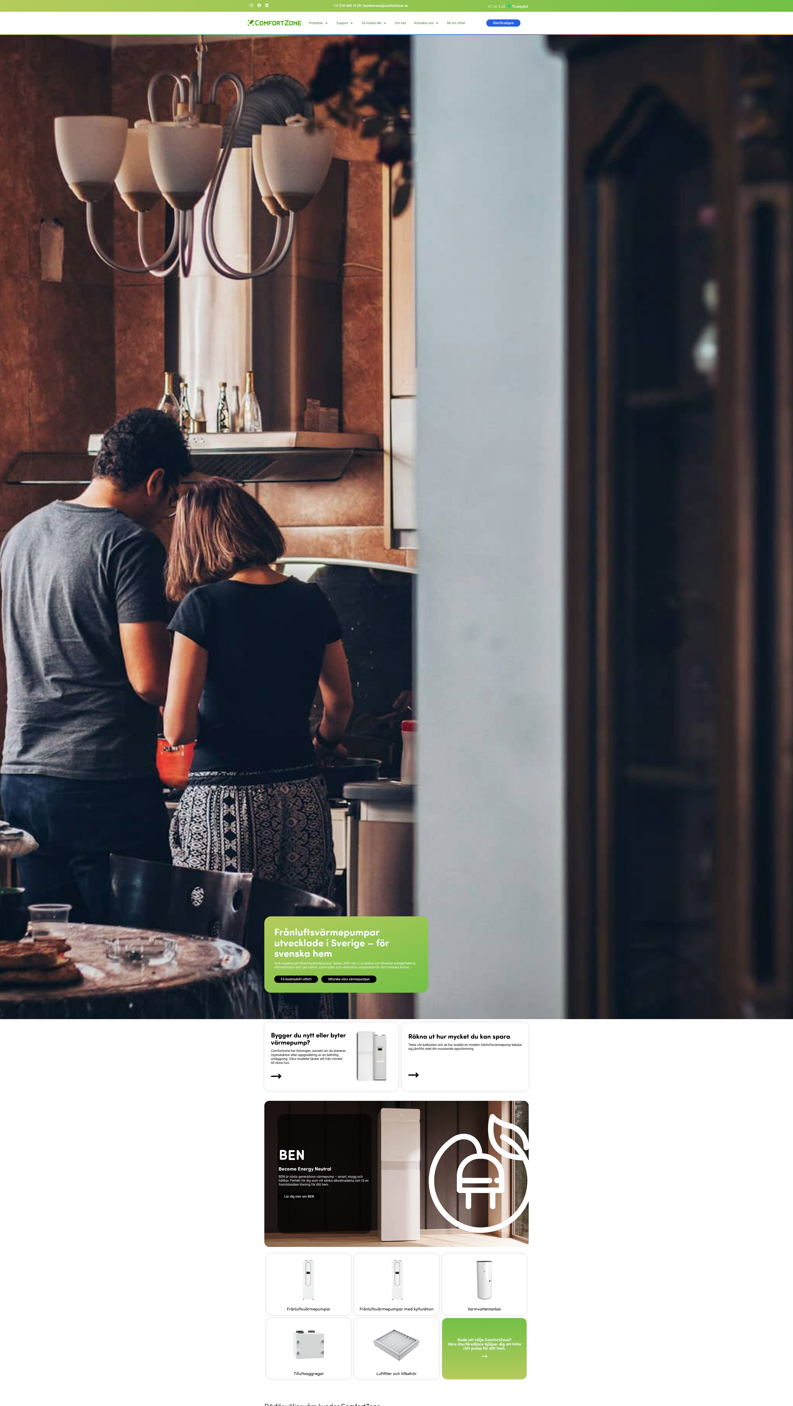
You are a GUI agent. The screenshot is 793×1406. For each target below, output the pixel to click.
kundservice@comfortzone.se (385, 6)
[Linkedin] (267, 5)
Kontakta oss (423, 23)
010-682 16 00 (350, 6)
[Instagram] (251, 5)
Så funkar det (371, 23)
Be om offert (456, 23)
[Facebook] (259, 5)
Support (342, 23)
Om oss (400, 23)
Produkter (316, 23)
